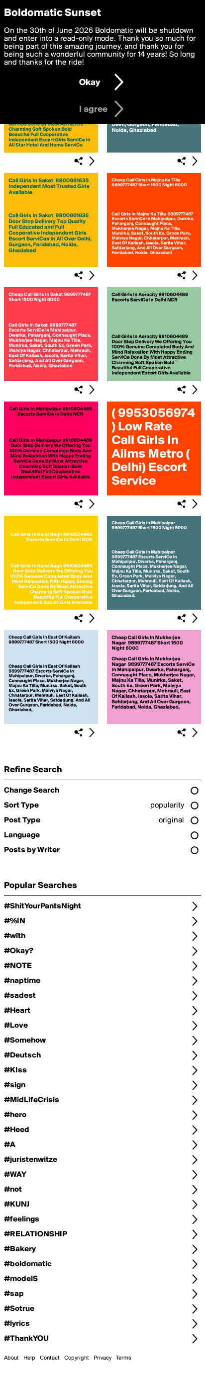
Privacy (102, 1358)
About (11, 1358)
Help (29, 1358)
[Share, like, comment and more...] (51, 151)
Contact (50, 1358)
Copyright (76, 1358)
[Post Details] (91, 161)
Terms (123, 1358)
